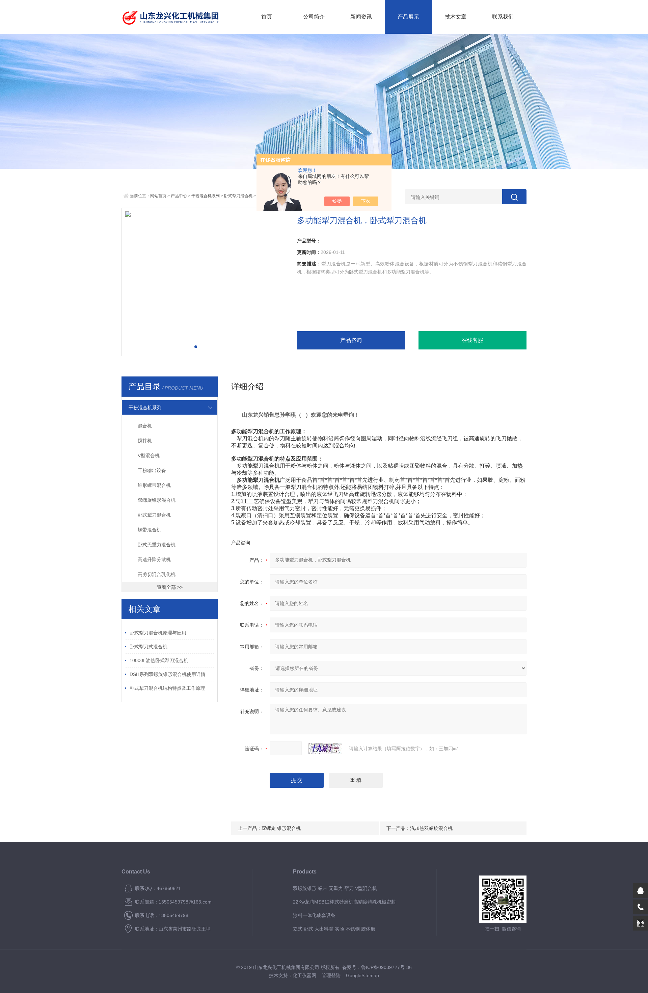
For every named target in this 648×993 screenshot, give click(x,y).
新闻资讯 (361, 17)
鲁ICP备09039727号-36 (386, 967)
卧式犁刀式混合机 (148, 646)
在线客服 (472, 340)
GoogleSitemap (362, 975)
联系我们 (503, 17)
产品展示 (408, 17)
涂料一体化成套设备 (314, 915)
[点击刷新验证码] (325, 748)
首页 (266, 17)
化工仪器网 (304, 975)
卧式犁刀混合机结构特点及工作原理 (167, 688)
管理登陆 (331, 975)
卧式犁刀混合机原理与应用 (158, 632)
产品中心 (179, 195)
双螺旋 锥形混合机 (281, 828)
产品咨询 (351, 340)
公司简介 (314, 17)
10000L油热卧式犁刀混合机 (159, 660)
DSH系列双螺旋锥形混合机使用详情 (168, 674)
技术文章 (455, 17)
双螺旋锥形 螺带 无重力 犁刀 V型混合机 (335, 888)
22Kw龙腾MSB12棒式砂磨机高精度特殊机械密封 (344, 902)
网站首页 (158, 195)
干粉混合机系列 (205, 195)
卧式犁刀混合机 (238, 195)
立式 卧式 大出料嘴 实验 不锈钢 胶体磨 (334, 929)
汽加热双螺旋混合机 (431, 828)
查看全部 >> (170, 587)
